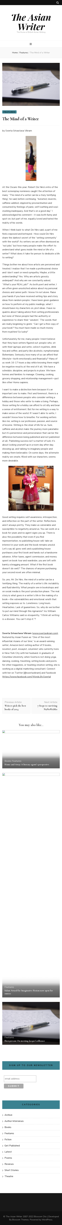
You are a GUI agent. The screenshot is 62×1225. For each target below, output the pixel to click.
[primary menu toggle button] (31, 44)
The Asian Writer (31, 21)
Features (9, 112)
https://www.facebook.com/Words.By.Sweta (26, 676)
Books (8, 761)
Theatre (9, 1176)
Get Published (12, 1145)
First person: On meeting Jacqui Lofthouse (25, 1040)
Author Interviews (14, 1121)
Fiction (8, 1139)
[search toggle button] (57, 2)
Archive (8, 1115)
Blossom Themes (20, 1219)
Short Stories (12, 1170)
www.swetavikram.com (45, 633)
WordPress (47, 1219)
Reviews (9, 1164)
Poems (8, 1158)
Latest (8, 1151)
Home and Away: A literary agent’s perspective (27, 764)
